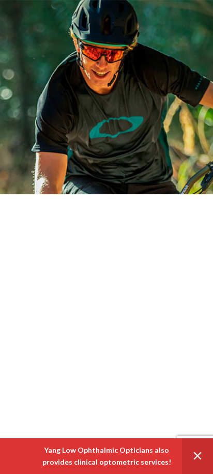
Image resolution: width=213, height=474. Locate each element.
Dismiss (197, 456)
